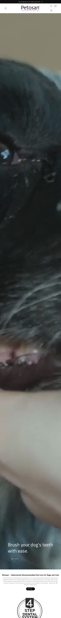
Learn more (15, 559)
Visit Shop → (31, 589)
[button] (6, 8)
